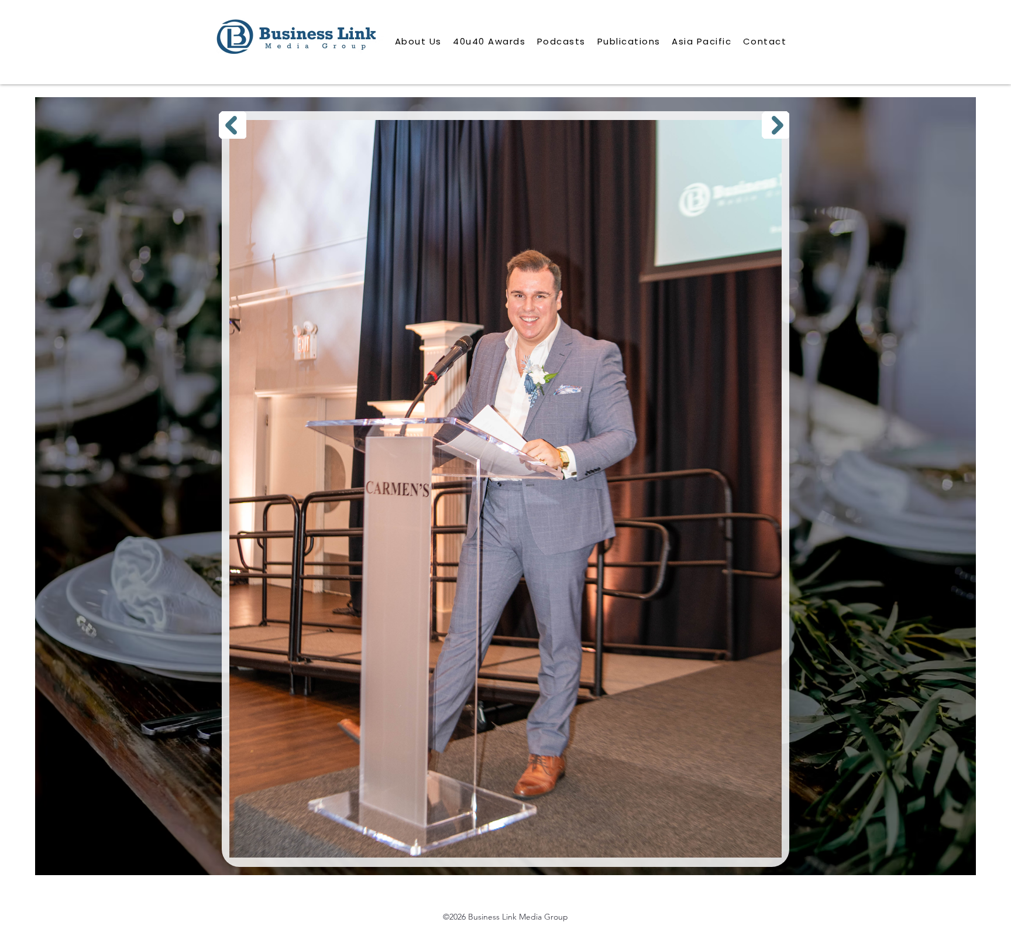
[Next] (775, 125)
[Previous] (232, 125)
